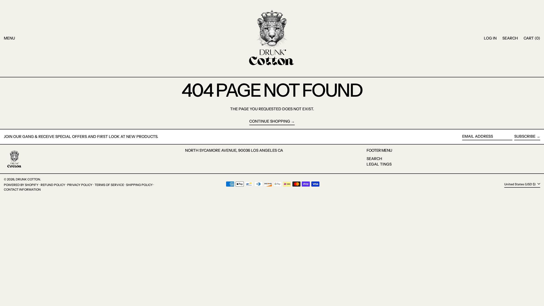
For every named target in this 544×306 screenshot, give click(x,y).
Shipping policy (139, 185)
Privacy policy (79, 185)
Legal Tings (379, 164)
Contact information (22, 189)
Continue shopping (269, 121)
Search (374, 158)
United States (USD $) (520, 184)
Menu (9, 38)
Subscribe (525, 136)
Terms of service (109, 185)
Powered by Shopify (21, 185)
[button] (510, 38)
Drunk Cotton (28, 179)
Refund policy (53, 185)
